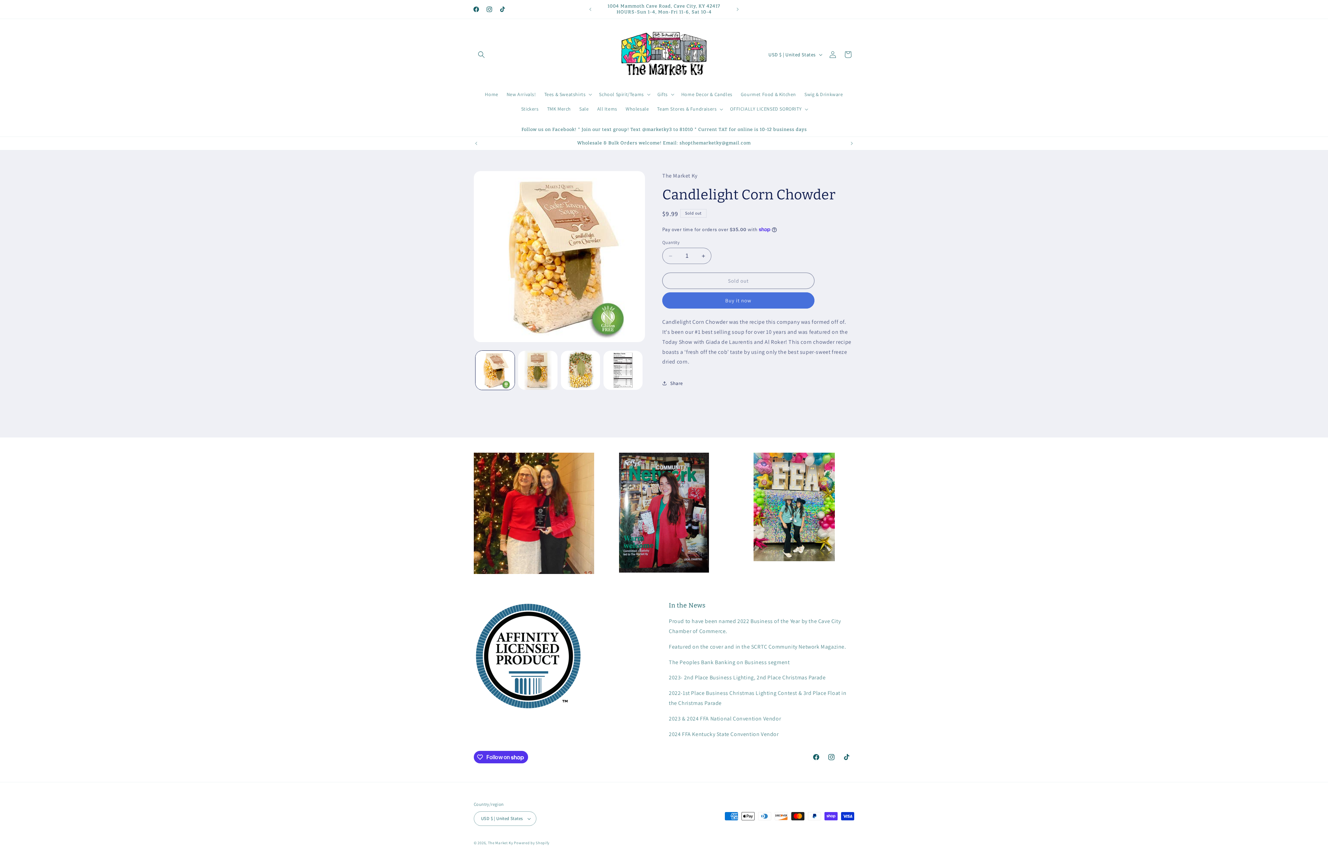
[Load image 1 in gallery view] (495, 370)
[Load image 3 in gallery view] (580, 370)
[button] (481, 54)
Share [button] (676, 383)
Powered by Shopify (532, 842)
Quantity (671, 242)
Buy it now (738, 300)
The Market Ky (500, 842)
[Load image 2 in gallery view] (537, 370)
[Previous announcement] (590, 9)
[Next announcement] (737, 9)
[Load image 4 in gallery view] (623, 370)
